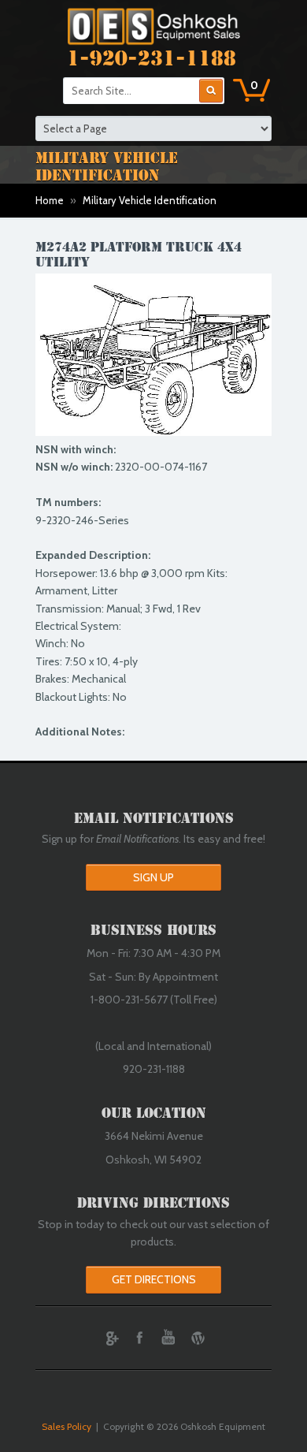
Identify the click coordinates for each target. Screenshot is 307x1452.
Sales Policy (66, 1426)
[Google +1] (110, 1337)
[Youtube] (168, 1337)
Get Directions (154, 1279)
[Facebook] (139, 1337)
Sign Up (153, 877)
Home (49, 200)
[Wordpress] (197, 1337)
